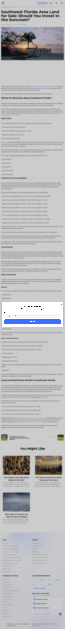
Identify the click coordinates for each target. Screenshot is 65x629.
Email (6, 312)
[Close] (61, 304)
